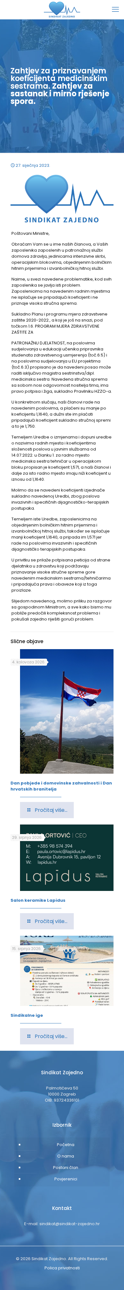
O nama (65, 1156)
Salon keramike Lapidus (37, 900)
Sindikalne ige (26, 1015)
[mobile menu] (115, 9)
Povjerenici (65, 1179)
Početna (65, 1145)
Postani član (65, 1167)
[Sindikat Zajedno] (62, 9)
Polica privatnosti (62, 1268)
